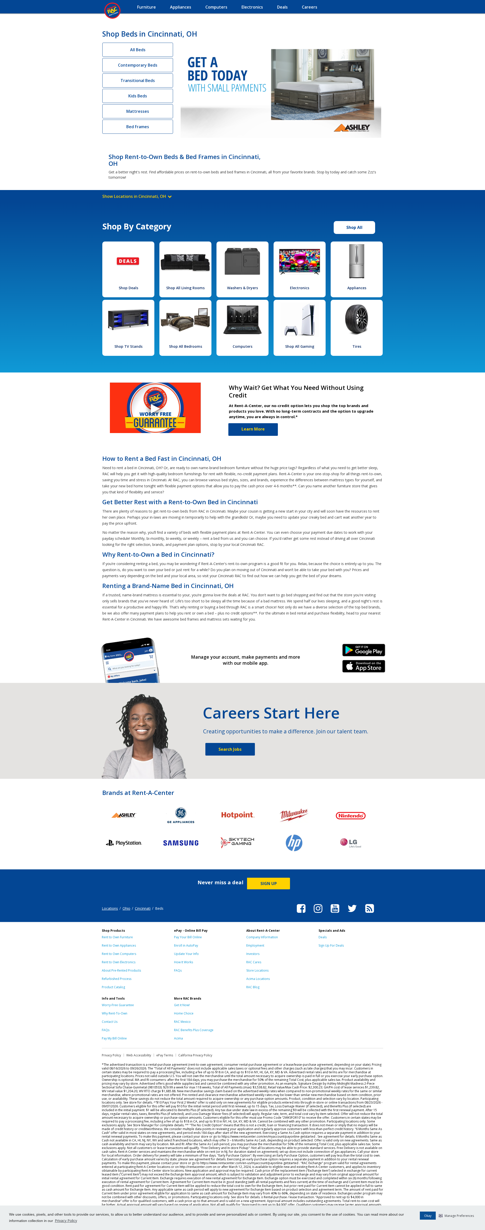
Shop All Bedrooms (185, 346)
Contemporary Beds (137, 65)
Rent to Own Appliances (119, 945)
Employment (255, 945)
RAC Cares (253, 962)
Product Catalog (113, 987)
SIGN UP (268, 883)
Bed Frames (137, 126)
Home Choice (183, 1013)
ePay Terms (164, 1055)
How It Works (183, 962)
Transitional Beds (137, 80)
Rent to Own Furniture (117, 937)
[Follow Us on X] (352, 913)
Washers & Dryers (242, 287)
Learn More (253, 429)
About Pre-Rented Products (121, 970)
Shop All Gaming (299, 346)
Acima (178, 1038)
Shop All (354, 227)
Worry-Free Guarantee (118, 1005)
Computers (242, 346)
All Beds (138, 49)
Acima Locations (258, 979)
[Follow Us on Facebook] (301, 913)
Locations (110, 908)
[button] (456, 1216)
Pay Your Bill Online (188, 937)
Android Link (364, 652)
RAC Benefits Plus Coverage (193, 1030)
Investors (252, 954)
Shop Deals (128, 287)
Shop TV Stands (128, 346)
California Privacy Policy (195, 1055)
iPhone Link (364, 668)
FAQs (178, 970)
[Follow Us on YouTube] (335, 913)
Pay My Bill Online (114, 1038)
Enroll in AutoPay (186, 945)
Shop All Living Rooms (185, 287)
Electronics (299, 287)
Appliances (356, 287)
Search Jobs (230, 749)
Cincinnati (143, 908)
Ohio (126, 908)
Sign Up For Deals (331, 945)
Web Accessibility (138, 1055)
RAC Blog (252, 987)
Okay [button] (427, 1216)
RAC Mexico (182, 1022)
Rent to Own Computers (119, 954)
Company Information (262, 937)
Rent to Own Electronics (118, 962)
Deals (323, 937)
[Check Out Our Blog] (369, 913)
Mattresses (137, 111)
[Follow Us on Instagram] (318, 913)
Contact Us (109, 1022)
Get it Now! (182, 1005)
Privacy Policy (66, 1220)
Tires (356, 346)
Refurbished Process (116, 979)
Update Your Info (186, 954)
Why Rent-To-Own (114, 1013)
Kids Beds (137, 96)
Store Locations (257, 970)
